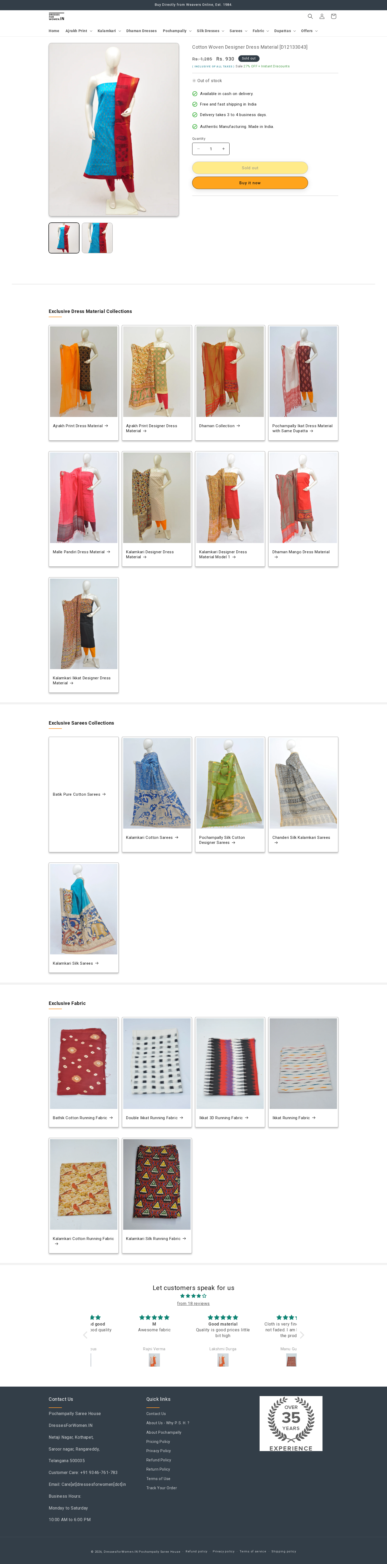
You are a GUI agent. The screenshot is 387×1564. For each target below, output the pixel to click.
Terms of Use (158, 1479)
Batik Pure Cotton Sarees (76, 794)
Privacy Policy (158, 1451)
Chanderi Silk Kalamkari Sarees (301, 837)
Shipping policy (283, 1551)
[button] (78, 30)
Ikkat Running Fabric (291, 1117)
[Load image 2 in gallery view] (97, 238)
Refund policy (196, 1551)
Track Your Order (161, 1488)
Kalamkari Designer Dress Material (150, 555)
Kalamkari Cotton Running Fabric (83, 1238)
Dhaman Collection (217, 426)
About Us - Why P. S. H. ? (168, 1423)
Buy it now (250, 183)
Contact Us (156, 1414)
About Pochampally (164, 1432)
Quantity (198, 138)
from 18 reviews (193, 1303)
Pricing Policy (158, 1442)
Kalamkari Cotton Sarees (149, 837)
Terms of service (253, 1551)
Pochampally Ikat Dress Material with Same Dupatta (302, 429)
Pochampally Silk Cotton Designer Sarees (222, 840)
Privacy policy (224, 1551)
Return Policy (158, 1469)
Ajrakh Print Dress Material (78, 426)
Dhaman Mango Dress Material (301, 552)
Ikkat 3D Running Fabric (221, 1117)
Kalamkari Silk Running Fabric (153, 1238)
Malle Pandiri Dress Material (79, 552)
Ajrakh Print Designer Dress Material (151, 429)
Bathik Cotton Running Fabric (80, 1117)
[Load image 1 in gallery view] (64, 238)
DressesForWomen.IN (121, 1551)
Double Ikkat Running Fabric (152, 1117)
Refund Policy (158, 1460)
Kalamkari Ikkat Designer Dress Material (82, 681)
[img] (194, 1296)
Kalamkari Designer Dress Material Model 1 (223, 555)
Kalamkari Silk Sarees (73, 963)
